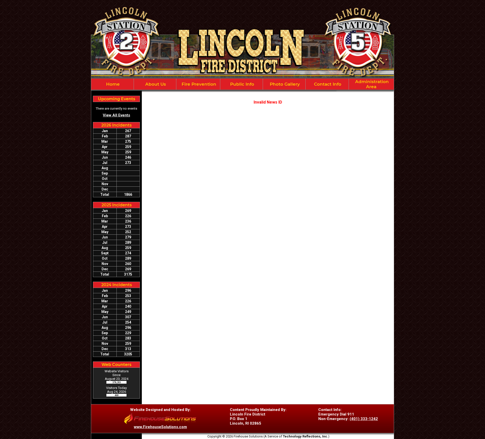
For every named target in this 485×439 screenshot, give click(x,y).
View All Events (116, 115)
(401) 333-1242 (364, 419)
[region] (242, 84)
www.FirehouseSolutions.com (160, 427)
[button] (155, 84)
